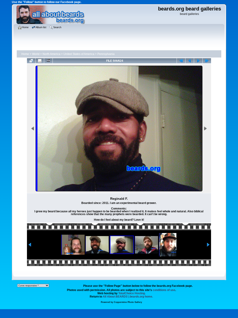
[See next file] (198, 60)
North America (51, 54)
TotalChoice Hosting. (131, 293)
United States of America (78, 54)
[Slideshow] (48, 60)
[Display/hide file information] (40, 60)
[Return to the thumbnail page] (31, 60)
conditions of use (164, 290)
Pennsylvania (106, 54)
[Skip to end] (207, 60)
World (36, 54)
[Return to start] (181, 60)
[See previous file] (189, 60)
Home (25, 54)
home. (128, 296)
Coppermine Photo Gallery (128, 302)
